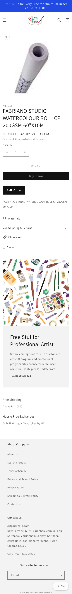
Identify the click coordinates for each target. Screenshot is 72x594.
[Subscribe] (60, 575)
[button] (5, 20)
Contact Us (13, 504)
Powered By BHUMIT (44, 592)
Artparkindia (31, 592)
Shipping (19, 139)
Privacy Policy (15, 487)
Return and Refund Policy (22, 479)
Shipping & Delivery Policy (22, 495)
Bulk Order (14, 190)
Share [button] (10, 247)
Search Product (16, 462)
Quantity (7, 145)
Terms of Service (17, 471)
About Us (12, 454)
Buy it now (36, 176)
